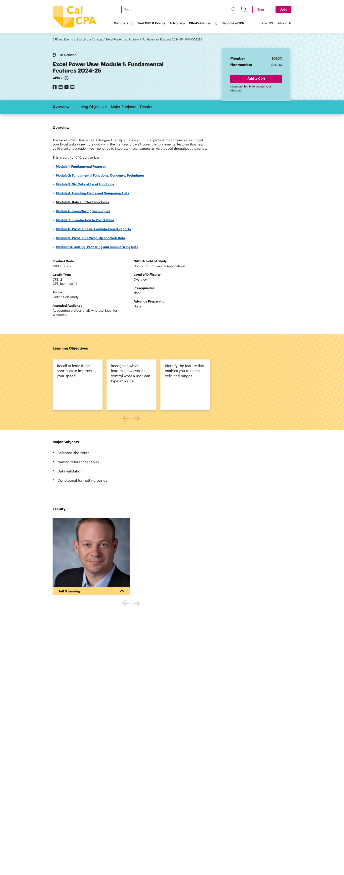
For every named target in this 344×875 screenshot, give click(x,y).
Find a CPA (266, 23)
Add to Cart (256, 78)
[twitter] (66, 87)
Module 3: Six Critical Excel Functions (85, 184)
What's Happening (203, 23)
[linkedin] (61, 87)
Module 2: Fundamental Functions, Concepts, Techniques (100, 175)
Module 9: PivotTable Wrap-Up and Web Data (90, 238)
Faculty (146, 107)
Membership (123, 23)
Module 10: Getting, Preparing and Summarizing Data (97, 247)
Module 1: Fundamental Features (81, 166)
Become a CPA (232, 23)
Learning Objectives (90, 107)
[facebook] (55, 87)
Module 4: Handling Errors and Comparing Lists (92, 193)
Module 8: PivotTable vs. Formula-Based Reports (93, 229)
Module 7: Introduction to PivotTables (85, 220)
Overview (61, 107)
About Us (284, 23)
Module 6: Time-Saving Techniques (83, 211)
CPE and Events (63, 39)
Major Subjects (123, 107)
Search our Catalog (89, 39)
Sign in (262, 9)
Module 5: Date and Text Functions (82, 202)
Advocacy (177, 23)
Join (283, 9)
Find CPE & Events (151, 23)
